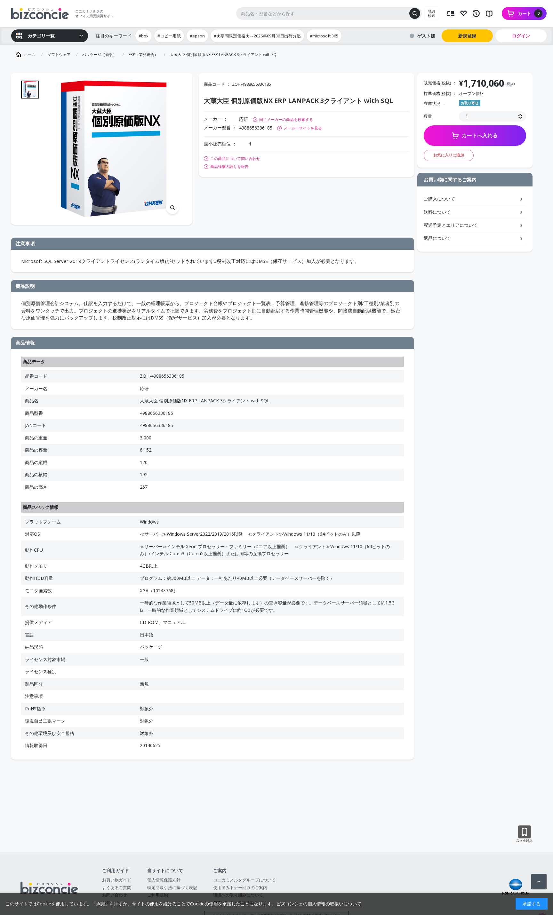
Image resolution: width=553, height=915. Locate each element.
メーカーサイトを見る (303, 128)
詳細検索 (431, 13)
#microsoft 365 (324, 36)
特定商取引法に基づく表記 (172, 887)
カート (529, 13)
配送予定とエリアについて (450, 225)
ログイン (521, 36)
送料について (437, 212)
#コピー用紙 (169, 36)
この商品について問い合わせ (235, 158)
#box (143, 36)
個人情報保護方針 (163, 880)
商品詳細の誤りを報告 (229, 166)
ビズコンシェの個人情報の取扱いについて (318, 904)
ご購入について (439, 199)
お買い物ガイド (116, 880)
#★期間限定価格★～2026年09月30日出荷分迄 (257, 36)
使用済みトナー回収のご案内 (240, 887)
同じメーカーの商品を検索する (286, 119)
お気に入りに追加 (448, 155)
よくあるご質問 (116, 887)
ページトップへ (539, 881)
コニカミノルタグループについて (244, 880)
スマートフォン (524, 834)
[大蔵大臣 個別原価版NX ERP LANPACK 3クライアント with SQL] (113, 149)
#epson (197, 36)
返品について (437, 238)
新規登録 (467, 36)
